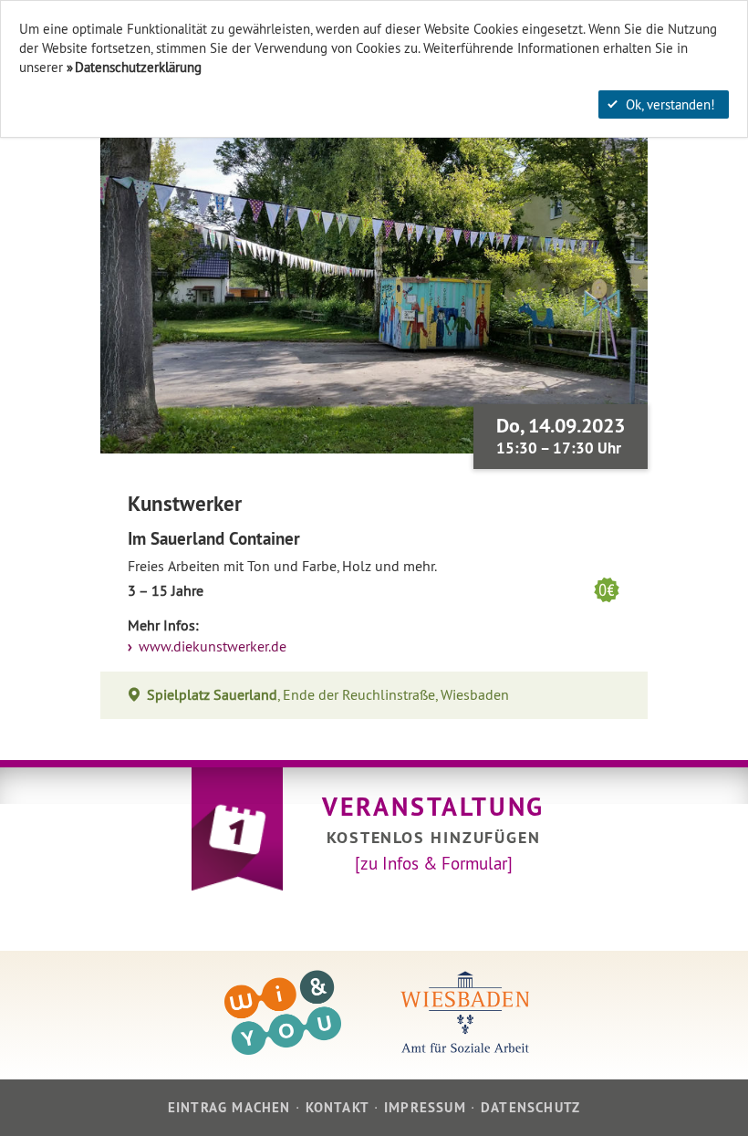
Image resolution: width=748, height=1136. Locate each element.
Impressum (425, 1107)
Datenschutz (530, 1107)
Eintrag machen (229, 1107)
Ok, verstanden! (670, 104)
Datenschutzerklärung (138, 67)
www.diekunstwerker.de (210, 646)
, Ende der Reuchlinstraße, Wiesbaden (328, 694)
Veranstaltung (433, 806)
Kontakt (337, 1107)
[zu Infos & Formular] (434, 863)
